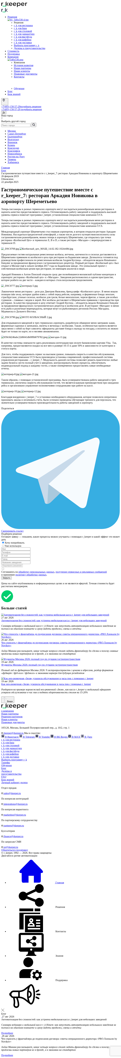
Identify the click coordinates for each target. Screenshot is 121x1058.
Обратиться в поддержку (14, 850)
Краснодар (13, 148)
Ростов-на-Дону (16, 156)
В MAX (76, 737)
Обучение (19, 88)
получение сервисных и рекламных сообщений (81, 571)
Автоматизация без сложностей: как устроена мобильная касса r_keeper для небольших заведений (54, 620)
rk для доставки (23, 42)
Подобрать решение (12, 565)
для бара (7, 742)
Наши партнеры (22, 68)
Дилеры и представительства (29, 48)
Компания (13, 56)
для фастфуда (10, 751)
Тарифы (5, 762)
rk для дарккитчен (24, 34)
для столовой (10, 745)
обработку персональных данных (36, 571)
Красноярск (14, 151)
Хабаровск (13, 162)
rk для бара (20, 28)
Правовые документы (25, 74)
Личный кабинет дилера (14, 782)
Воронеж (12, 142)
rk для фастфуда (23, 36)
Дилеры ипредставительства (11, 772)
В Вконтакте (11, 737)
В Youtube (44, 737)
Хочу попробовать (15, 542)
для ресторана (10, 739)
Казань (11, 145)
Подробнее (7, 1033)
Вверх (9, 701)
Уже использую (13, 546)
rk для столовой (23, 31)
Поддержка (14, 54)
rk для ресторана (23, 25)
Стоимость (13, 51)
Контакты (19, 76)
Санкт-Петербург (17, 133)
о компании (7, 711)
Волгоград (13, 139)
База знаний (14, 94)
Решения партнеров (12, 716)
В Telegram (28, 737)
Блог (10, 91)
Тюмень (12, 159)
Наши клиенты (22, 71)
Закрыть (6, 578)
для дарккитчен (11, 748)
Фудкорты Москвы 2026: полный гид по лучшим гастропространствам (39, 664)
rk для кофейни (22, 39)
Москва (12, 131)
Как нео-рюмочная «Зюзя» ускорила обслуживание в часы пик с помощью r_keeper (46, 684)
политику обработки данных (30, 574)
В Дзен (88, 737)
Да (4, 112)
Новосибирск (15, 153)
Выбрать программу (26, 45)
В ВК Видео (61, 737)
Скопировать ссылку (12, 531)
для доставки (10, 756)
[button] (36, 907)
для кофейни (10, 754)
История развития (23, 65)
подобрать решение (30, 106)
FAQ (3, 776)
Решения (12, 17)
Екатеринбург (15, 136)
